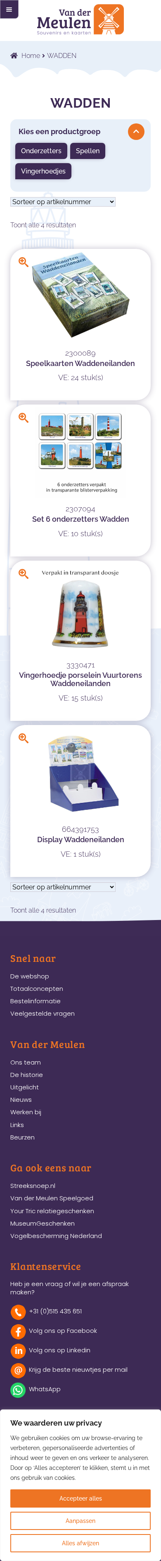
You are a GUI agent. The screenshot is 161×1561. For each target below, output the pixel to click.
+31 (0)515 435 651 (55, 1311)
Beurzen (22, 1137)
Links (17, 1124)
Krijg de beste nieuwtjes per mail (78, 1369)
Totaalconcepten (36, 988)
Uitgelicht (24, 1087)
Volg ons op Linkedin (59, 1350)
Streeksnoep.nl (32, 1185)
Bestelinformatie (35, 1001)
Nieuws (21, 1099)
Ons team (25, 1062)
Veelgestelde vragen (42, 1013)
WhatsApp (45, 1389)
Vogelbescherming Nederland (56, 1235)
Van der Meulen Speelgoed (51, 1198)
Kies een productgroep (59, 131)
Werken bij (25, 1112)
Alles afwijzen (80, 1543)
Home (30, 56)
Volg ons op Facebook (63, 1330)
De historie (26, 1074)
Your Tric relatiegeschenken (52, 1211)
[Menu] (9, 9)
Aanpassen (80, 1521)
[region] (80, 1485)
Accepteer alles (80, 1498)
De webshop (29, 976)
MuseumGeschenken (42, 1223)
